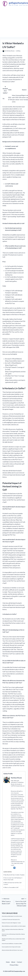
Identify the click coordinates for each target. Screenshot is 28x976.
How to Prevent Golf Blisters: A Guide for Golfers (12, 943)
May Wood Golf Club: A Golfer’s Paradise (14, 874)
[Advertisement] (14, 22)
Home (8, 962)
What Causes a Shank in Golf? (6, 901)
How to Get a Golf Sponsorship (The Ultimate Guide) (20, 902)
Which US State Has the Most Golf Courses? (12, 883)
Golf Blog (18, 51)
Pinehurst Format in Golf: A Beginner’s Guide (11, 922)
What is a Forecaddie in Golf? (12, 887)
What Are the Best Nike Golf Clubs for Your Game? (12, 950)
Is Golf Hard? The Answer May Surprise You (11, 919)
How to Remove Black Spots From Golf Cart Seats (12, 916)
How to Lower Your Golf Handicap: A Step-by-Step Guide (13, 878)
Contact (19, 962)
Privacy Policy (14, 965)
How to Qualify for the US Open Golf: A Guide (11, 946)
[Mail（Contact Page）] (14, 867)
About (13, 962)
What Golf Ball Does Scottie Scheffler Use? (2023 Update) (14, 926)
